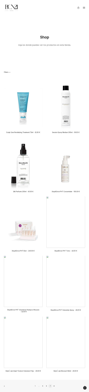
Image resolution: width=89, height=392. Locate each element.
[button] (84, 7)
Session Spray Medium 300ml (66, 132)
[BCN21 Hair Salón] (11, 7)
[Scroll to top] (85, 388)
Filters (6, 72)
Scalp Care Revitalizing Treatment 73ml (23, 132)
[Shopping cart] (77, 8)
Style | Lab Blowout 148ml (66, 371)
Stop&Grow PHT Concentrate (66, 191)
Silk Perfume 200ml (23, 191)
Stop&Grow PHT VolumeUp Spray (66, 310)
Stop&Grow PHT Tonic (65, 251)
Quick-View (40, 80)
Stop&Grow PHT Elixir (23, 251)
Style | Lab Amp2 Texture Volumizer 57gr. (23, 371)
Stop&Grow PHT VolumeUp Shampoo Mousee (23, 311)
